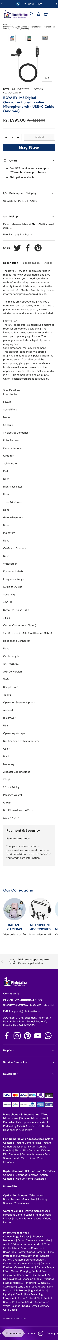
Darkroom (24, 1275)
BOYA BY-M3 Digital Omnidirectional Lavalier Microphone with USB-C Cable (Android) (29, 28)
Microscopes (21, 1203)
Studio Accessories (37, 1302)
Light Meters (20, 1290)
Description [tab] (10, 262)
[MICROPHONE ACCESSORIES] (40, 909)
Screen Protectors (13, 1302)
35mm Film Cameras (27, 1150)
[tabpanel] (29, 544)
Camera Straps (45, 1267)
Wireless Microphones (33, 1118)
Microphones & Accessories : (22, 1114)
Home (6, 25)
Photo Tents (43, 1298)
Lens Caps (24, 1286)
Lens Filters (38, 1286)
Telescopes (36, 1195)
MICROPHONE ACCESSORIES (40, 927)
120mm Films (27, 1158)
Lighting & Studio (13, 1294)
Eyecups (48, 1279)
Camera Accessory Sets (35, 1154)
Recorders (9, 1122)
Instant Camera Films (28, 1142)
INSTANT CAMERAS (14, 927)
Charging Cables (30, 1271)
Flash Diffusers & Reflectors (19, 1282)
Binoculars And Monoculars (19, 1199)
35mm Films (10, 1158)
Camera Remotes (24, 1267)
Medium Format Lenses (27, 1218)
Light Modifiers (38, 1290)
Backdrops (9, 1252)
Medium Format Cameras (31, 1178)
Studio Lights (30, 1306)
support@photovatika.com (27, 1011)
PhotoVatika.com (18, 1318)
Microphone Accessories (32, 1122)
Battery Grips (26, 1252)
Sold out (39, 137)
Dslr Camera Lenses (36, 1211)
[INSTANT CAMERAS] (14, 909)
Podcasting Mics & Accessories (21, 1126)
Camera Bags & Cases (16, 1236)
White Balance (11, 1306)
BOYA (6, 89)
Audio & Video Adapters (17, 1244)
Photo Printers (26, 1298)
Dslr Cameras (33, 1171)
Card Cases (11, 1271)
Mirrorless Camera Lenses (18, 1214)
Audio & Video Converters (28, 1248)
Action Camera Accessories (34, 1240)
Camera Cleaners (28, 1263)
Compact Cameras (27, 1175)
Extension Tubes (31, 1279)
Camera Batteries (27, 1255)
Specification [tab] (31, 262)
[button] (45, 14)
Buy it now (29, 148)
